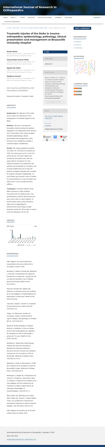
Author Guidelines (12, 21)
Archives (68, 17)
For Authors (77, 45)
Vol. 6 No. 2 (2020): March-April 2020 (34, 28)
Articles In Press (45, 17)
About (13, 17)
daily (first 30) (20, 245)
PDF (47, 52)
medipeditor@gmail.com (15, 439)
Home (5, 17)
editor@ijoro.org (30, 439)
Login (22, 17)
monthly (29, 245)
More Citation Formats (53, 102)
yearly (34, 245)
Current (58, 17)
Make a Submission (82, 28)
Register (31, 17)
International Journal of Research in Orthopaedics (29, 8)
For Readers (77, 42)
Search (97, 17)
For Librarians (78, 48)
